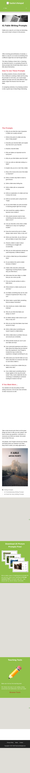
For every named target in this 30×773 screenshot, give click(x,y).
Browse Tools (15, 692)
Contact (21, 742)
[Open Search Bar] (26, 8)
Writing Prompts (8, 490)
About (16, 742)
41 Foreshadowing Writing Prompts (14, 492)
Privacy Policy (10, 742)
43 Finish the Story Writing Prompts (14, 494)
